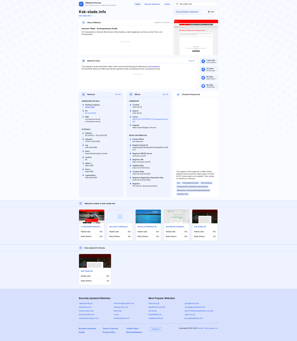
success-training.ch (118, 226)
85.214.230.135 (90, 113)
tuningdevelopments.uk (195, 307)
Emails (167, 4)
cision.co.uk (190, 314)
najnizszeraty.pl (85, 303)
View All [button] (191, 61)
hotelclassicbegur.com (88, 318)
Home (137, 4)
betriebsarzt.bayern (175, 226)
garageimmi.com (192, 303)
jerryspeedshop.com (194, 318)
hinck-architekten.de (147, 226)
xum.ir (116, 314)
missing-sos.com (121, 307)
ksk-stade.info (85, 16)
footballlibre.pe (155, 314)
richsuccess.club (86, 311)
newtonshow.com (121, 318)
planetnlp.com (85, 307)
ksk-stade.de (200, 226)
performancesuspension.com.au (199, 311)
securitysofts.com (86, 314)
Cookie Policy (132, 328)
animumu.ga (153, 303)
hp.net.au (152, 311)
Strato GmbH (90, 107)
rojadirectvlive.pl (155, 318)
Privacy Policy (109, 332)
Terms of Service (110, 328)
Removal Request (134, 332)
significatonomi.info (156, 307)
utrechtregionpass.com (124, 303)
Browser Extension (152, 4)
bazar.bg (117, 311)
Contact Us (155, 329)
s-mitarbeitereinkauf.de (92, 226)
